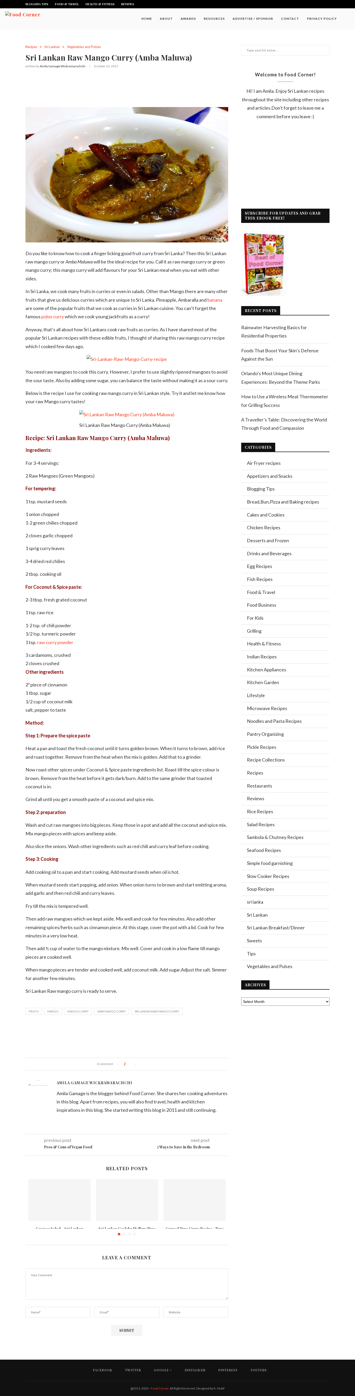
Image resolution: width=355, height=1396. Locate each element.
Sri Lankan (52, 47)
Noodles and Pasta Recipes (274, 721)
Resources (214, 19)
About (166, 19)
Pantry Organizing (265, 734)
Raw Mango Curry (111, 1011)
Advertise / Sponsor (253, 19)
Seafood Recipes (264, 850)
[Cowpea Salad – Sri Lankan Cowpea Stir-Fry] (59, 1200)
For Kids (255, 618)
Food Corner (159, 1388)
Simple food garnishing (270, 863)
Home (146, 19)
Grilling (254, 631)
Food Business (261, 605)
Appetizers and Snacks (269, 476)
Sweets (254, 940)
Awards (188, 19)
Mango (52, 1011)
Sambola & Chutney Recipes (275, 837)
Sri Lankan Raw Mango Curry (157, 1011)
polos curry (52, 316)
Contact (290, 19)
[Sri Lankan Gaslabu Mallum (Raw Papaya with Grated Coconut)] (127, 1200)
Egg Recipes (259, 566)
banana (214, 300)
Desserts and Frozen (268, 540)
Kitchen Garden (263, 682)
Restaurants (259, 786)
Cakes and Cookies (266, 515)
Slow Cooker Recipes (268, 876)
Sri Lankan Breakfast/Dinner (276, 927)
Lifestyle (256, 695)
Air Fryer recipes (264, 463)
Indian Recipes (262, 656)
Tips (251, 953)
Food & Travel (67, 4)
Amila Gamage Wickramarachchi (62, 66)
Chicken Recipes (263, 527)
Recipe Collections (266, 760)
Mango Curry (78, 1011)
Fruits (33, 1011)
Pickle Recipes (261, 747)
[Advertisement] (126, 86)
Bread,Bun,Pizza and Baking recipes (283, 502)
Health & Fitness (100, 4)
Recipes (31, 47)
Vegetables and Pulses (84, 47)
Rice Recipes (260, 811)
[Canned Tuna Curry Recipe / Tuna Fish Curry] (194, 1200)
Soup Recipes (260, 889)
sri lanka (255, 902)
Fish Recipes (260, 579)
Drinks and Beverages (269, 553)
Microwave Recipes (267, 708)
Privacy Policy (322, 19)
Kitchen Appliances (266, 669)
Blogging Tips (36, 4)
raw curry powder (55, 642)
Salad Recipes (261, 824)
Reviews (127, 4)
